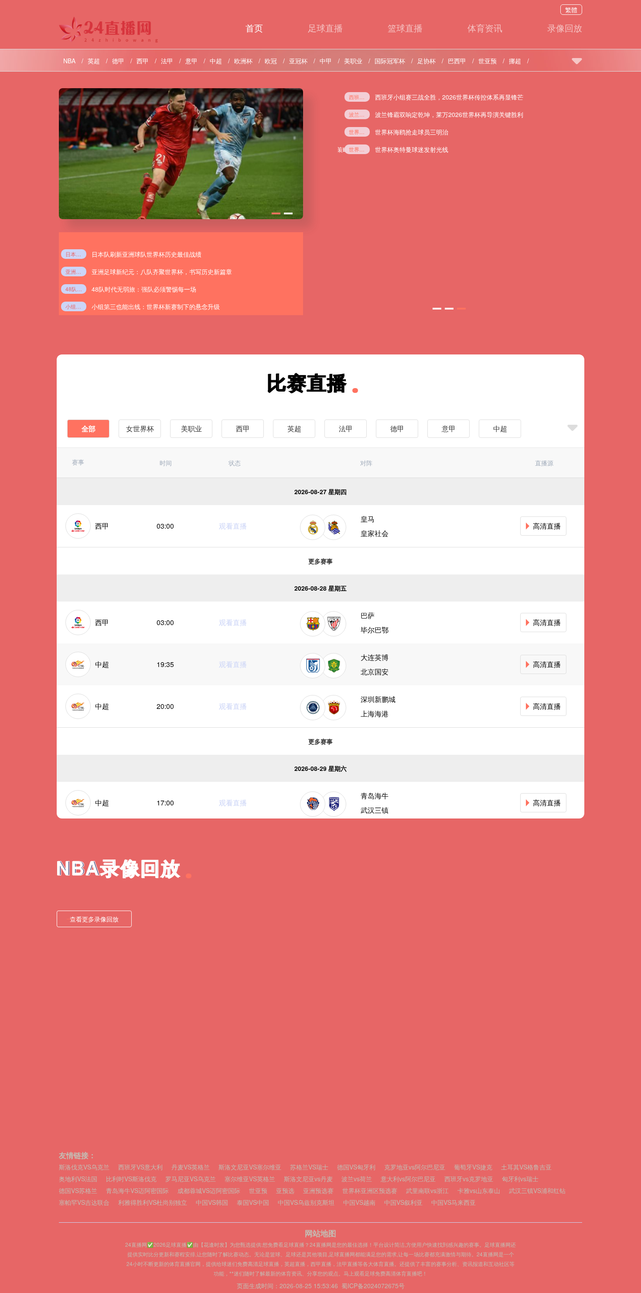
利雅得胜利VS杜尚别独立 (152, 1202)
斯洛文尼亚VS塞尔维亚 (249, 1167)
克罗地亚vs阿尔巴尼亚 (414, 1167)
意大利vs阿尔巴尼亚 (408, 1179)
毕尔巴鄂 (375, 630)
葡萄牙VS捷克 (473, 1167)
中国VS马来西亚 (453, 1202)
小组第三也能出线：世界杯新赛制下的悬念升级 (75, 306)
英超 (94, 60)
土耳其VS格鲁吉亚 (526, 1167)
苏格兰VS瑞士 (309, 1167)
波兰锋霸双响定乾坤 (359, 114)
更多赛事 (320, 561)
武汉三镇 (375, 810)
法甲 (167, 60)
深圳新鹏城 (378, 699)
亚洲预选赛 (318, 1190)
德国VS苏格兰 (78, 1190)
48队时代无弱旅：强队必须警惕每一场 (75, 288)
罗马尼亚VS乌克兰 (190, 1179)
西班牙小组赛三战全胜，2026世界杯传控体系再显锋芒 (449, 97)
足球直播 (325, 27)
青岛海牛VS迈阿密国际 (137, 1190)
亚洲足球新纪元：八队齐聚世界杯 (75, 271)
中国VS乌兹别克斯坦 (306, 1202)
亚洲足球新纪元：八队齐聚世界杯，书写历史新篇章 (162, 271)
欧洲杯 (243, 60)
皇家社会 (375, 533)
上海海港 (375, 713)
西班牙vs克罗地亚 (468, 1179)
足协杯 (426, 60)
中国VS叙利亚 (403, 1202)
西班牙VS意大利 (140, 1167)
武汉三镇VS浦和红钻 (537, 1190)
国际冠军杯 (390, 60)
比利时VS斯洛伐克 (131, 1179)
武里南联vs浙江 (427, 1190)
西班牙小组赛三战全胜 (359, 96)
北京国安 (375, 672)
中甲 (326, 60)
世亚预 (487, 60)
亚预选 (285, 1190)
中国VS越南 (359, 1202)
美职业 (353, 60)
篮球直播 (405, 27)
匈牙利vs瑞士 (520, 1179)
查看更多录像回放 (94, 919)
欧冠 (271, 60)
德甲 (118, 60)
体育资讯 (484, 27)
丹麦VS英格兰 (190, 1167)
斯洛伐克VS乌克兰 (84, 1167)
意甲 (191, 60)
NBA (69, 60)
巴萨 (368, 615)
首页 (254, 27)
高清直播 (547, 526)
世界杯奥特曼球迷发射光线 (359, 149)
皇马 (368, 519)
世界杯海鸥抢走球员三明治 (359, 131)
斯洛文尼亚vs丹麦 (308, 1179)
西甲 (142, 60)
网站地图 (320, 1233)
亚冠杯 (298, 60)
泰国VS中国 (253, 1202)
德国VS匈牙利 (356, 1167)
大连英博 (375, 657)
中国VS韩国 (212, 1202)
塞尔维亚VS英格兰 (250, 1179)
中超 (216, 60)
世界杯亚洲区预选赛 (369, 1190)
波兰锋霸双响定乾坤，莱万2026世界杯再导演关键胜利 (449, 114)
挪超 (515, 60)
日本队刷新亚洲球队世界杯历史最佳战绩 (75, 254)
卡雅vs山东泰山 (478, 1190)
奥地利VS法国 (78, 1179)
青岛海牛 (375, 796)
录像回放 (564, 27)
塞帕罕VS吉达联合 (84, 1202)
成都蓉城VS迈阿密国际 (208, 1190)
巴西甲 (457, 60)
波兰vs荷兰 (356, 1179)
